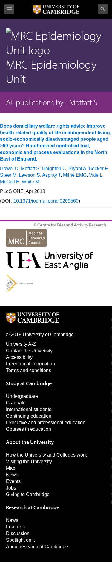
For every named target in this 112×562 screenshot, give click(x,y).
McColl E (9, 181)
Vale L (95, 175)
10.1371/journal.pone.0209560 (46, 200)
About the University (30, 442)
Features (15, 526)
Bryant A (77, 168)
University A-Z (21, 344)
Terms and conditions (28, 370)
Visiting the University (29, 461)
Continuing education (28, 416)
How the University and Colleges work (46, 454)
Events (13, 481)
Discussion (18, 533)
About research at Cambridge (37, 546)
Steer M (8, 175)
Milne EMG (75, 175)
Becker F (98, 168)
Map (10, 468)
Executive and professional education (45, 422)
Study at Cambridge (29, 383)
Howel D (9, 168)
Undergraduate (22, 396)
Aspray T (51, 175)
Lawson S (29, 175)
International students (28, 409)
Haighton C (54, 168)
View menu (9, 9)
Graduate (16, 402)
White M (30, 181)
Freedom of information (30, 363)
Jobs (11, 487)
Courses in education (28, 429)
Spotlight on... (20, 540)
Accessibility (19, 357)
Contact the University (29, 350)
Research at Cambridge (32, 507)
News (12, 474)
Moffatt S (30, 168)
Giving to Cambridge (28, 494)
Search (103, 9)
